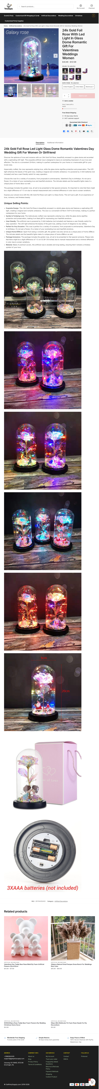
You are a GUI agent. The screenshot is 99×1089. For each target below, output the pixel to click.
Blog (29, 1059)
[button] (56, 56)
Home (6, 26)
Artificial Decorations (15, 26)
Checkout (92, 8)
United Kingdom (68, 86)
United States (79, 86)
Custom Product (51, 1077)
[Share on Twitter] (72, 131)
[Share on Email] (84, 131)
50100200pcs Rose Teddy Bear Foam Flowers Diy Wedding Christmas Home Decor (25, 1024)
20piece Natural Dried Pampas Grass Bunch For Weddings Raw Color (71, 965)
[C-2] (85, 71)
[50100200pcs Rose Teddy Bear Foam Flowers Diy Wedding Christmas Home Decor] (26, 997)
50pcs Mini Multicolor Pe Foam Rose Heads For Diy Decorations (69, 1024)
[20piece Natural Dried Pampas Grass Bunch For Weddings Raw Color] (73, 938)
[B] (72, 71)
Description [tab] (40, 143)
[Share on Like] (64, 131)
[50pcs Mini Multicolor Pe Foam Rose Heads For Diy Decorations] (73, 997)
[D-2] (72, 77)
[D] (65, 77)
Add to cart (83, 96)
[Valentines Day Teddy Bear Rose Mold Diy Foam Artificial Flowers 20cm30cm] (26, 938)
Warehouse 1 (89, 86)
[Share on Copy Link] (91, 131)
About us (31, 1056)
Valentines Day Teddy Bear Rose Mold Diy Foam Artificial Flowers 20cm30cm (24, 965)
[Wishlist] (45, 919)
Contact (66, 1056)
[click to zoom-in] (31, 55)
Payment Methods (52, 1071)
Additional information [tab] (55, 143)
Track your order (51, 1059)
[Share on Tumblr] (80, 131)
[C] (78, 71)
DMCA (66, 1059)
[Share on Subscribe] (88, 131)
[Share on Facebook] (68, 131)
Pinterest (84, 1056)
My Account (81, 8)
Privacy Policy (33, 1062)
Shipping (49, 1074)
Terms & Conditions (35, 1064)
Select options (26, 972)
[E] (78, 77)
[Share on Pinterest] (76, 131)
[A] (65, 71)
